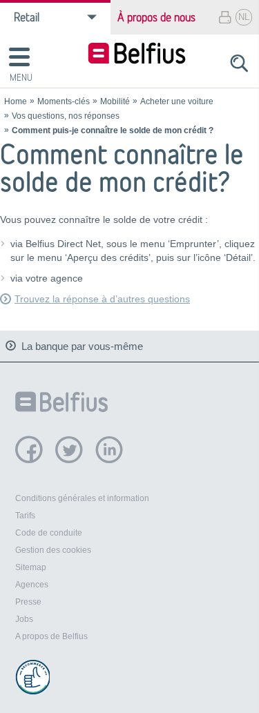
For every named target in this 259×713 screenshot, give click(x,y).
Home (15, 101)
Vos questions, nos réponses (65, 116)
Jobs (24, 619)
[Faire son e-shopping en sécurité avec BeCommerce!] (32, 677)
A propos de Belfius (51, 636)
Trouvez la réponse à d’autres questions (102, 298)
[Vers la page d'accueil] (136, 54)
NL (243, 17)
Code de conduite (48, 533)
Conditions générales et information (82, 498)
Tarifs (25, 515)
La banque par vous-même (82, 346)
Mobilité (115, 101)
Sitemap (30, 567)
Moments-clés (63, 101)
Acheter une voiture (176, 101)
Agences (31, 584)
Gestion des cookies (53, 550)
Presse (28, 602)
